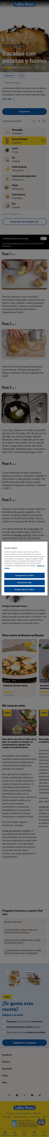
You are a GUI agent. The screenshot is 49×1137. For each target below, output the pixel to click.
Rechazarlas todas (25, 582)
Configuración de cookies (24, 575)
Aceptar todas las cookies (24, 590)
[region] (24, 568)
